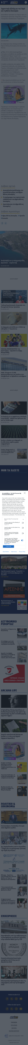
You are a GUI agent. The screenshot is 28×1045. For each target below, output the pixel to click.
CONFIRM (8, 546)
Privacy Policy (22, 551)
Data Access (14, 551)
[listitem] (14, 519)
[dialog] (14, 522)
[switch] (22, 523)
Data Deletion (6, 551)
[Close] (25, 493)
